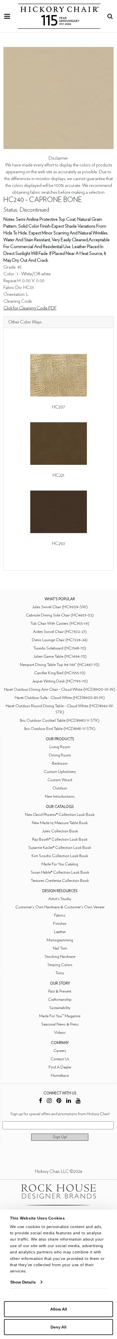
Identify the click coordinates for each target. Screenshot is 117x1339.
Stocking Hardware (60, 956)
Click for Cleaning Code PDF (30, 308)
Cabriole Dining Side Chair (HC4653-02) (60, 615)
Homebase (60, 1075)
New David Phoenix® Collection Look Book (60, 814)
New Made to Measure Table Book (60, 823)
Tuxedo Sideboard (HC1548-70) (59, 648)
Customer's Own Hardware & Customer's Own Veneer (60, 907)
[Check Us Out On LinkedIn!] (68, 1101)
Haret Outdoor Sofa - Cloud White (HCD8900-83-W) (60, 698)
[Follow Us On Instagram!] (49, 1101)
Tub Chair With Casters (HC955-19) (59, 623)
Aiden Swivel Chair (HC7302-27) (60, 632)
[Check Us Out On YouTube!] (78, 1101)
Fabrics (60, 915)
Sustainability (59, 1008)
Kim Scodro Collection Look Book (60, 856)
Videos (60, 1032)
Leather (60, 932)
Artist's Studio (59, 899)
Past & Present (59, 991)
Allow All (58, 1309)
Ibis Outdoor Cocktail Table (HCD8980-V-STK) (59, 720)
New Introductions (60, 796)
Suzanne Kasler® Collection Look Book (59, 847)
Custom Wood (59, 780)
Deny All (58, 1327)
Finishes (59, 923)
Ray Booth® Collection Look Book (59, 839)
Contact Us (60, 1059)
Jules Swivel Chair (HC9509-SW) (60, 607)
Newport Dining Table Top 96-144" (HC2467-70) (59, 665)
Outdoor (60, 788)
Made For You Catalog (59, 864)
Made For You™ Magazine (59, 1016)
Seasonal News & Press (60, 1024)
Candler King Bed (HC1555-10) (59, 673)
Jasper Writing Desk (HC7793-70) (60, 681)
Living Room (59, 747)
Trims (59, 973)
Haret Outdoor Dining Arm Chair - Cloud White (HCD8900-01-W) (59, 689)
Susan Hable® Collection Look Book (60, 872)
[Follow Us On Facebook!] (40, 1101)
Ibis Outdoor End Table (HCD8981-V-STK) (59, 729)
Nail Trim (60, 948)
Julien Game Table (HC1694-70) (60, 656)
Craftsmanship (60, 999)
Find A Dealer (60, 1067)
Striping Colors (59, 965)
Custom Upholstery (60, 771)
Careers (59, 1051)
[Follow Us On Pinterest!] (59, 1101)
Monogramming (60, 940)
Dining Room (60, 755)
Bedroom (60, 763)
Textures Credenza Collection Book (60, 880)
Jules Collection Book (60, 831)
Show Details (23, 1282)
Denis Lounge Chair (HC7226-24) (59, 640)
